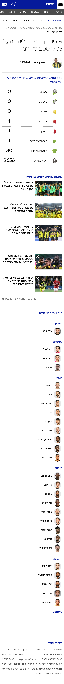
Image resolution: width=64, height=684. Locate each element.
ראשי (59, 12)
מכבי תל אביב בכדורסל (25, 669)
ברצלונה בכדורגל (10, 650)
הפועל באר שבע (52, 654)
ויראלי (11, 12)
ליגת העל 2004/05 (40, 28)
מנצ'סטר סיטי (8, 669)
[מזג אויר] (13, 4)
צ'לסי (48, 674)
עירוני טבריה (56, 674)
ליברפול (42, 664)
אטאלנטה (58, 650)
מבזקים (35, 12)
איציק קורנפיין (54, 31)
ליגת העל (32, 664)
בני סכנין (27, 650)
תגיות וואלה (55, 643)
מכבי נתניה (7, 664)
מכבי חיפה (10, 20)
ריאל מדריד (40, 674)
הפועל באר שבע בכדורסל (13, 654)
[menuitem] (48, 12)
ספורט (49, 4)
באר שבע (23, 20)
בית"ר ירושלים (17, 28)
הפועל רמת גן (8, 659)
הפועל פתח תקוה (28, 659)
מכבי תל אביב (37, 20)
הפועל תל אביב (54, 664)
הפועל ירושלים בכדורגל (52, 659)
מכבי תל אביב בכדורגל (49, 669)
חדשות (47, 12)
